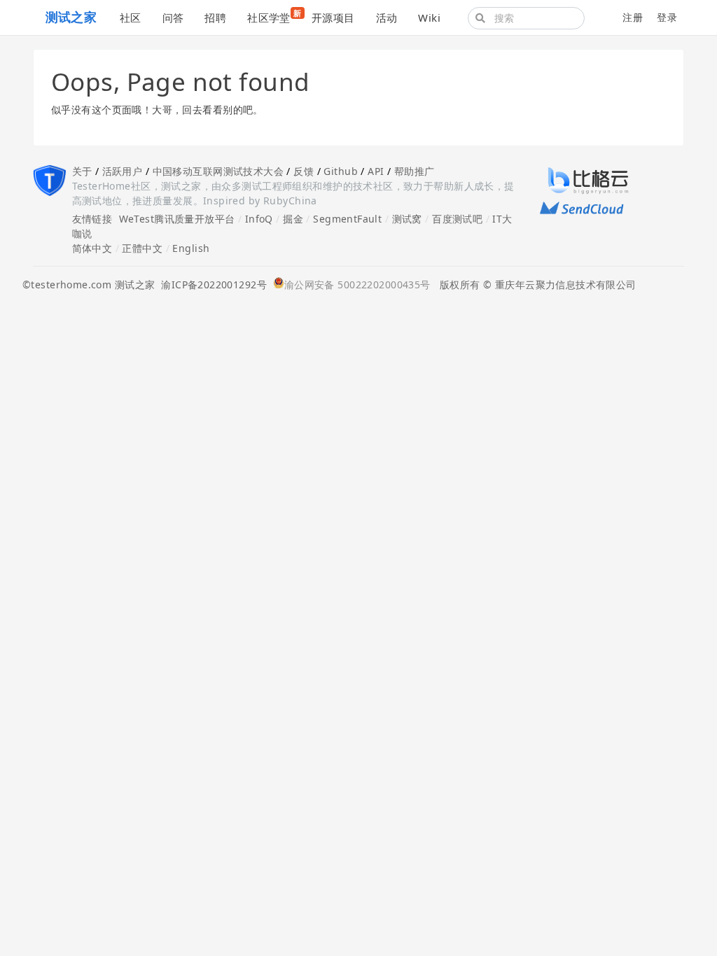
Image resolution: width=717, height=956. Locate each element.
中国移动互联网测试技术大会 (218, 171)
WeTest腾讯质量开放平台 (177, 218)
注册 (632, 17)
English (190, 248)
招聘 (215, 17)
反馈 (303, 171)
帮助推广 (414, 171)
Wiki (429, 17)
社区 (130, 17)
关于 (82, 171)
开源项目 (333, 17)
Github (340, 171)
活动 (387, 17)
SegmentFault (347, 218)
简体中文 (92, 248)
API (376, 171)
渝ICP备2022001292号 (211, 284)
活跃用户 (122, 171)
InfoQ (259, 218)
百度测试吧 (457, 218)
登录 (667, 17)
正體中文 (142, 248)
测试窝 (407, 218)
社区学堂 (274, 16)
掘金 (293, 218)
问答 (173, 17)
